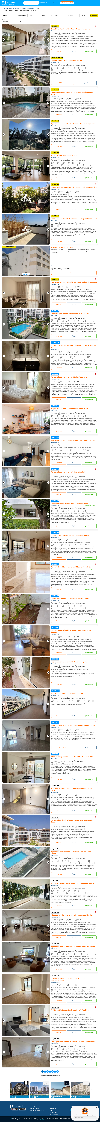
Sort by (3, 19)
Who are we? (53, 1106)
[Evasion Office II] (26, 1083)
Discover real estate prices (37, 1110)
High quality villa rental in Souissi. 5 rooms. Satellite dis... (72, 915)
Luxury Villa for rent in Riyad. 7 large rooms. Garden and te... (73, 725)
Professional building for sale (62, 247)
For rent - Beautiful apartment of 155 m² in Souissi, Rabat (72, 567)
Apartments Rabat (29, 8)
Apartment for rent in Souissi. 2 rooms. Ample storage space (73, 124)
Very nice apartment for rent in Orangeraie (67, 693)
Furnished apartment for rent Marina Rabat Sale (69, 377)
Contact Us (53, 1108)
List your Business (34, 1108)
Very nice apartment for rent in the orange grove (69, 662)
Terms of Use (53, 1112)
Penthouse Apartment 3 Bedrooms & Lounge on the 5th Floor (74, 219)
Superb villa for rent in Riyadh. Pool (64, 155)
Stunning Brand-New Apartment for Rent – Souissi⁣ (70, 535)
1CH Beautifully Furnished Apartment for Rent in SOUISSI (72, 757)
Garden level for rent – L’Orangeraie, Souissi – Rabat (70, 598)
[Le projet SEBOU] (46, 1083)
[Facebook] (71, 1110)
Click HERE (42, 1119)
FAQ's (51, 1110)
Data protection (54, 1114)
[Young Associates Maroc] (66, 1083)
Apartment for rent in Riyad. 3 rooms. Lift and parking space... (74, 282)
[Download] (18, 1107)
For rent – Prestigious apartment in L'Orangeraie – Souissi (72, 883)
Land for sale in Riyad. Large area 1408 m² (66, 60)
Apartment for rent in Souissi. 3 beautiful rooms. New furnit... (73, 947)
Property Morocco (9, 8)
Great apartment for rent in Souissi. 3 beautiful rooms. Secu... (73, 1042)
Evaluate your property (31, 2)
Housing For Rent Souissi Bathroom (79, 7)
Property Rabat (19, 8)
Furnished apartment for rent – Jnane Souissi (68, 472)
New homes (43, 3)
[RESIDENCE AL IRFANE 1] (86, 1083)
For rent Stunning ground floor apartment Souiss (69, 504)
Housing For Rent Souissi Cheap (91, 7)
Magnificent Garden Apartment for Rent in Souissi (69, 409)
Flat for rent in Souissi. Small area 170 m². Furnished (70, 1010)
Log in (56, 3)
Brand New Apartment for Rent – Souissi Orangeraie (70, 29)
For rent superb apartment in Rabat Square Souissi (70, 314)
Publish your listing (67, 2)
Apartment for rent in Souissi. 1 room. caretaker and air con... (73, 440)
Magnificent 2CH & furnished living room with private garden (74, 187)
